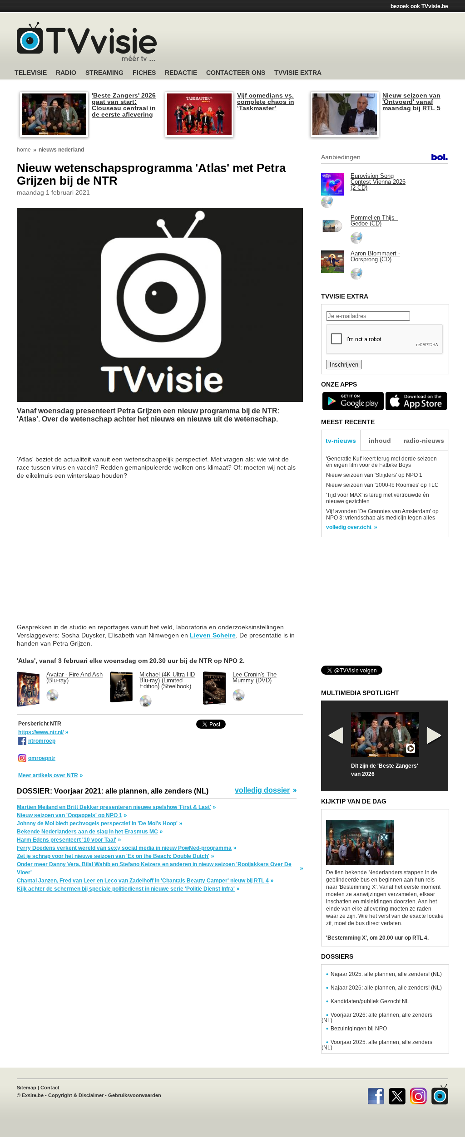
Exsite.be (33, 1095)
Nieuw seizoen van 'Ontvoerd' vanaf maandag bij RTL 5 (411, 101)
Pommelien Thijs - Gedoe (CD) (374, 220)
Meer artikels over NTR (48, 775)
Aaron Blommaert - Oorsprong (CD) (375, 256)
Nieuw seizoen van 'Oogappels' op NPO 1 (69, 815)
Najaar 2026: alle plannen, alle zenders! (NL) (386, 988)
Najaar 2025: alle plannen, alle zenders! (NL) (386, 974)
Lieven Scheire (213, 635)
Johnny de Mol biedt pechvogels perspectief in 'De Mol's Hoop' (97, 823)
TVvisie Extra (298, 72)
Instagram (418, 1094)
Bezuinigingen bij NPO (359, 1028)
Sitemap (26, 1087)
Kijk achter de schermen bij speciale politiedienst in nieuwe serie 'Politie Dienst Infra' (126, 889)
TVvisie (439, 1094)
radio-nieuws (424, 440)
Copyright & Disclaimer (76, 1095)
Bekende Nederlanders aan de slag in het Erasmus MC (87, 831)
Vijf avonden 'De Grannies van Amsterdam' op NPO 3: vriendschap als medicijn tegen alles (382, 514)
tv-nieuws (341, 440)
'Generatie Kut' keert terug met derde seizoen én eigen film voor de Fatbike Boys (381, 462)
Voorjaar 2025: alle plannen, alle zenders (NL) (377, 1045)
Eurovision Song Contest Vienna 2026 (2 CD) (378, 181)
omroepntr (41, 758)
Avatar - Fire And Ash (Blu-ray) (74, 677)
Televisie (31, 72)
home (24, 149)
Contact (49, 1087)
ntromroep (41, 741)
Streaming (104, 72)
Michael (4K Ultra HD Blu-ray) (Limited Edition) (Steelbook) (167, 680)
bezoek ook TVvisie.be (419, 6)
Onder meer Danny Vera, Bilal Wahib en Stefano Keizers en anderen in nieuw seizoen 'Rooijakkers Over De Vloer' (154, 868)
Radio (66, 72)
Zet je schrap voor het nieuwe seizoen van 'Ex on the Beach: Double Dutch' (113, 856)
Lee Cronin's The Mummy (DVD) (254, 677)
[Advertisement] (318, 43)
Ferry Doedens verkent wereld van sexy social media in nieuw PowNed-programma (124, 848)
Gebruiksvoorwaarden (134, 1095)
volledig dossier (262, 790)
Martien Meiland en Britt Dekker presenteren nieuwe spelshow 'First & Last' (114, 807)
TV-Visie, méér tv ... (87, 41)
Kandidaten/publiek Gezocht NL (370, 1001)
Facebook (375, 1094)
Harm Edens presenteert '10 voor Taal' (66, 840)
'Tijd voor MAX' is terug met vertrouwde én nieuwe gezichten (377, 498)
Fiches (144, 72)
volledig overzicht (348, 527)
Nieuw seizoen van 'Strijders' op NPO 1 (374, 475)
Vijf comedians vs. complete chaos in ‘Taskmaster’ (265, 101)
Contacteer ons (235, 72)
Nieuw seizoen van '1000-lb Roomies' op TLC (382, 485)
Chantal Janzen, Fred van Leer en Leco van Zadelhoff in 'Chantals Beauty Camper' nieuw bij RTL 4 (143, 880)
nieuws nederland (61, 149)
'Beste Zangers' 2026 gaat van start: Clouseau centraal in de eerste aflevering (124, 105)
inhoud (380, 440)
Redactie (181, 72)
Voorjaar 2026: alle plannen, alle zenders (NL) (377, 1018)
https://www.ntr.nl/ (41, 732)
